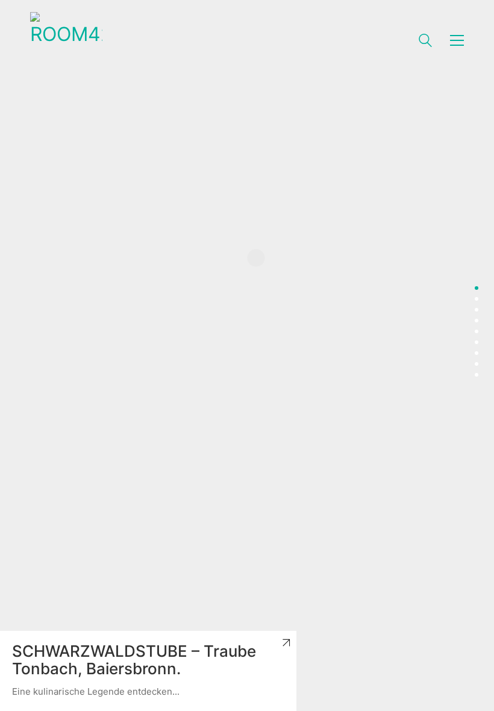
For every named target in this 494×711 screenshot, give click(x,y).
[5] (476, 331)
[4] (476, 320)
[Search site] (425, 42)
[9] (476, 374)
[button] (457, 40)
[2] (476, 298)
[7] (476, 353)
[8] (476, 364)
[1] (476, 288)
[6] (476, 342)
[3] (476, 309)
